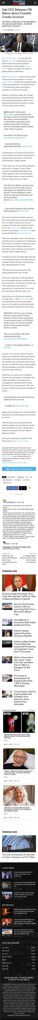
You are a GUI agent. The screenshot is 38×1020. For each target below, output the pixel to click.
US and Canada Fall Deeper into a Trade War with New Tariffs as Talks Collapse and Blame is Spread (19, 596)
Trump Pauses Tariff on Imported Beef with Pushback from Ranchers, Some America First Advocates (25, 697)
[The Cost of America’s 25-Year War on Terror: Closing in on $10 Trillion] (19, 843)
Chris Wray (12, 61)
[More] (29, 488)
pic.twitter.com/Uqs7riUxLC (15, 138)
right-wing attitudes (24, 233)
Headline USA (15, 58)
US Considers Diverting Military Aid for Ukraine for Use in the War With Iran (24, 884)
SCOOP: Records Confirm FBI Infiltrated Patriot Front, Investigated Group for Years (9, 560)
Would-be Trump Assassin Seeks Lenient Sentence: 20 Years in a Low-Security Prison (24, 894)
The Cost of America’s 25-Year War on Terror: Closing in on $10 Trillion (18, 855)
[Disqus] (19, 524)
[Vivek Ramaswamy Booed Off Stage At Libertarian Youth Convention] (7, 874)
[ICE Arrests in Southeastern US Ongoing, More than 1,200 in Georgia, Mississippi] (7, 678)
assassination (15, 228)
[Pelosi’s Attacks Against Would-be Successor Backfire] (7, 633)
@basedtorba (9, 114)
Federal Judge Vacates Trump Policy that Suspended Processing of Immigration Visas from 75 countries (25, 646)
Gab (13, 299)
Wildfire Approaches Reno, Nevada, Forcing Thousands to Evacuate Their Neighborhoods (25, 911)
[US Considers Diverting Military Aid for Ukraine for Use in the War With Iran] (7, 885)
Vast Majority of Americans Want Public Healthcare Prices (25, 622)
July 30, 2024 (27, 146)
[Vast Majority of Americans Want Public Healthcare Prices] (7, 622)
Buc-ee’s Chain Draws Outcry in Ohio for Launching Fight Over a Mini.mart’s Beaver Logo (25, 609)
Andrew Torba (24, 299)
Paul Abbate (17, 480)
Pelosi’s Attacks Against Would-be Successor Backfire (23, 633)
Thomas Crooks (7, 482)
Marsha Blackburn (7, 480)
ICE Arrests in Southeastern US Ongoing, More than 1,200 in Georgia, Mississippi (23, 681)
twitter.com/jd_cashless (20, 441)
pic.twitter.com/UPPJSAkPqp (15, 339)
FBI (3, 87)
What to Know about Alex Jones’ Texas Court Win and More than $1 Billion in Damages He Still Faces (23, 663)
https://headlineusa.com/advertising (14, 462)
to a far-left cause (24, 230)
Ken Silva (10, 30)
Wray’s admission (13, 77)
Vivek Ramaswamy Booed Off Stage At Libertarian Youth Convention (23, 874)
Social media (26, 480)
